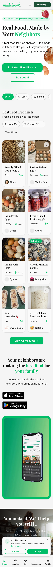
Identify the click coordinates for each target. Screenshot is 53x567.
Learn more (16, 546)
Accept (38, 551)
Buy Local (22, 77)
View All (9, 132)
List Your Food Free (20, 67)
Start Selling (40, 5)
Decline (15, 551)
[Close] (47, 539)
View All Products (25, 340)
